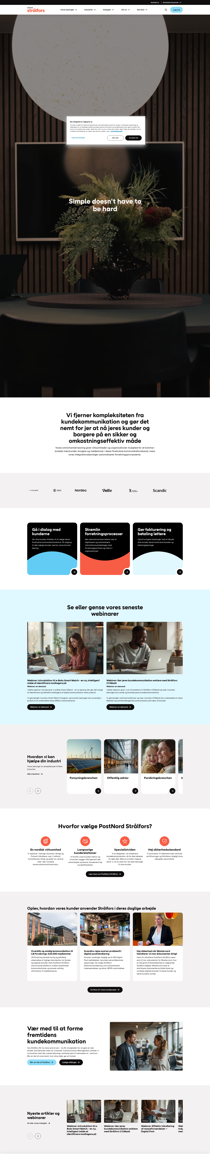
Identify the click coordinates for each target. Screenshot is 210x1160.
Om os (124, 10)
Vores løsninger (67, 10)
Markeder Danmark (170, 2)
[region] (105, 130)
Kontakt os (155, 2)
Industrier (88, 10)
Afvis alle (115, 138)
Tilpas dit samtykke (78, 137)
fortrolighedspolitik (116, 131)
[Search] (165, 9)
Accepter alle (133, 138)
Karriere (140, 10)
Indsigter (107, 10)
